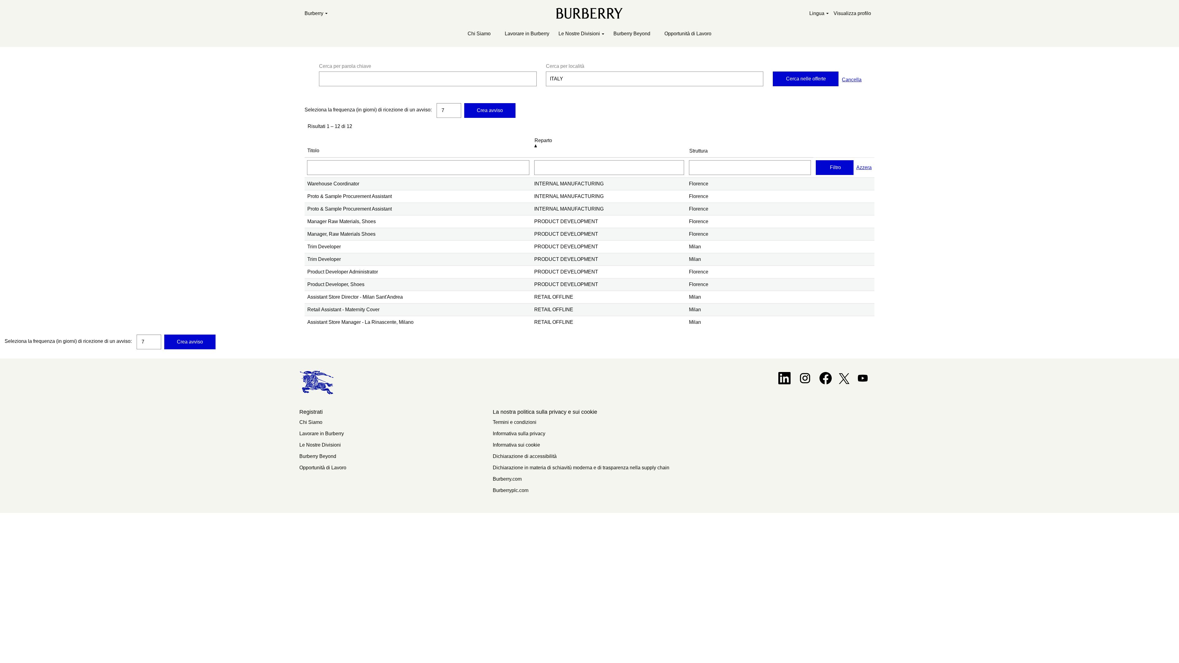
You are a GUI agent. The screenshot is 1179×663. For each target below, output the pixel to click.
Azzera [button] (864, 167)
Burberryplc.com (510, 490)
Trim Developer (324, 246)
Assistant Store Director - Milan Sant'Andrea (355, 297)
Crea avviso (490, 110)
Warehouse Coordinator (333, 183)
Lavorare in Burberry (527, 33)
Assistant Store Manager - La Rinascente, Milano (360, 322)
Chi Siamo (479, 33)
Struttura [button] (698, 150)
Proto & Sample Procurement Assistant (349, 196)
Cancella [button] (852, 79)
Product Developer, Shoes (335, 284)
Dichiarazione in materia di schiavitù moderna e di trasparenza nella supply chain (581, 467)
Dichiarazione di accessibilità (525, 456)
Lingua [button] (817, 13)
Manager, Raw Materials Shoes (341, 234)
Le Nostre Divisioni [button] (579, 33)
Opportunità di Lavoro (687, 33)
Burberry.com (507, 479)
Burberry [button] (315, 13)
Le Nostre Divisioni (320, 445)
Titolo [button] (313, 150)
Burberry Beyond (631, 33)
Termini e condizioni (514, 422)
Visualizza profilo (852, 13)
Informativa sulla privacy (519, 433)
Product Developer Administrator (342, 271)
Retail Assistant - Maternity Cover (343, 309)
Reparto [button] (543, 140)
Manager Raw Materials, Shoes (341, 221)
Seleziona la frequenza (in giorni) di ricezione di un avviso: (368, 109)
